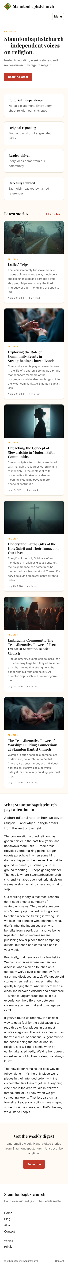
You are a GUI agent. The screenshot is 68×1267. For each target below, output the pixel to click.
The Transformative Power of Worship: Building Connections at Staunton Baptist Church (33, 744)
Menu (58, 16)
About (8, 1225)
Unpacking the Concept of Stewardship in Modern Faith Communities (31, 452)
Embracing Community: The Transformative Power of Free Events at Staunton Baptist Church (32, 646)
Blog (7, 1219)
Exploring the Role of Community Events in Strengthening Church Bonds (31, 356)
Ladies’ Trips (18, 264)
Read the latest (18, 77)
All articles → (55, 214)
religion (9, 1246)
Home (8, 1213)
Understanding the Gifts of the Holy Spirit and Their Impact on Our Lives (33, 548)
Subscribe (34, 1164)
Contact (9, 1231)
